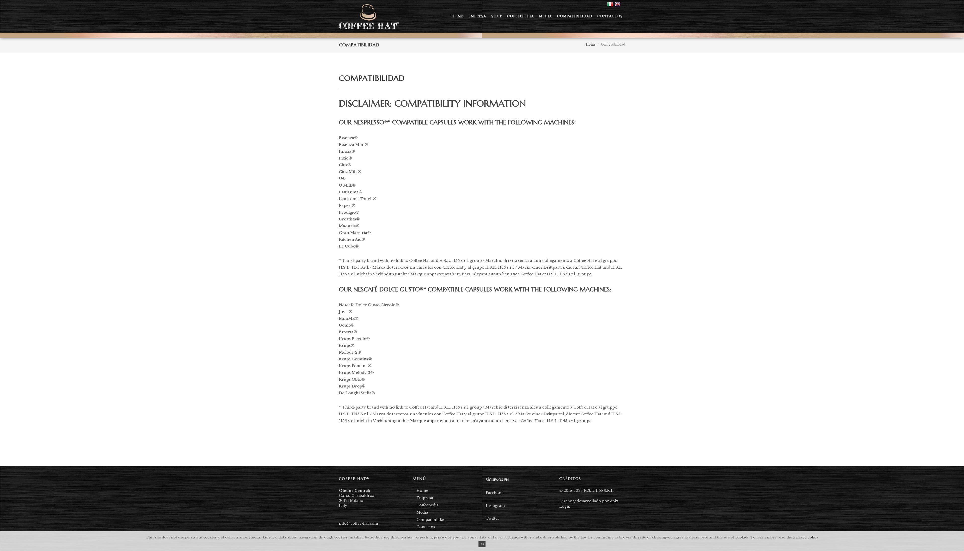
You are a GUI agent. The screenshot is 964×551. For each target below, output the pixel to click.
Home (422, 490)
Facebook (495, 493)
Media (422, 512)
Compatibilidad (431, 519)
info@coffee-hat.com (358, 523)
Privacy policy (805, 537)
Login (564, 506)
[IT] (610, 4)
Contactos (425, 527)
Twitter (492, 518)
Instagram (495, 505)
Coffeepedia (427, 505)
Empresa (424, 498)
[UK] (617, 4)
